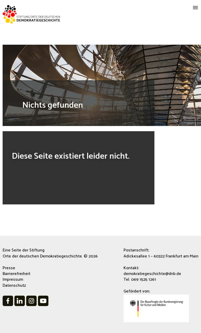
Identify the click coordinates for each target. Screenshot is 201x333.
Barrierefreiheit (16, 273)
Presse (9, 268)
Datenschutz (14, 285)
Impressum (13, 279)
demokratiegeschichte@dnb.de (152, 273)
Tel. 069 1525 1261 (140, 279)
